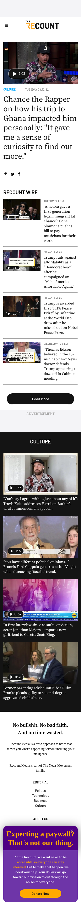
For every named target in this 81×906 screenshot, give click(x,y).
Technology (40, 795)
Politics (40, 790)
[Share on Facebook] (19, 174)
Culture (9, 89)
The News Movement (57, 765)
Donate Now (40, 893)
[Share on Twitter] (13, 174)
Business (40, 800)
